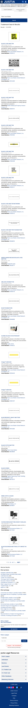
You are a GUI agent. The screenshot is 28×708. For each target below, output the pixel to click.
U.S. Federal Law (6, 669)
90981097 (12, 401)
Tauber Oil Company (6, 577)
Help (14, 698)
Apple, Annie (10, 344)
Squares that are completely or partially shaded (13, 601)
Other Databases (6, 676)
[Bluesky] (17, 687)
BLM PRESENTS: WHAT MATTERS (10, 417)
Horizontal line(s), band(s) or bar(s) (9, 604)
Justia (2, 4)
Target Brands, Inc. (5, 585)
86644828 (12, 451)
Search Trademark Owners (20, 10)
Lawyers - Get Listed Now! (14, 645)
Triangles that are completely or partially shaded (13, 610)
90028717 (12, 265)
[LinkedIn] (7, 687)
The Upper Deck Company (7, 579)
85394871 (12, 505)
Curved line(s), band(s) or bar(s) (9, 599)
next (18, 562)
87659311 (12, 187)
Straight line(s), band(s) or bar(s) (9, 597)
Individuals (5, 659)
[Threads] (15, 687)
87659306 (12, 135)
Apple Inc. (3, 587)
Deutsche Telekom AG (6, 581)
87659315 (12, 213)
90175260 (12, 556)
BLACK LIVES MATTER (7, 43)
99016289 (12, 81)
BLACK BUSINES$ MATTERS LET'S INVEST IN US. (13, 547)
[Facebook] (11, 687)
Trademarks (7, 4)
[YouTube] (9, 687)
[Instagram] (13, 687)
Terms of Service (14, 700)
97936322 (12, 345)
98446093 (12, 241)
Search (14, 20)
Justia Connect (14, 690)
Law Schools (5, 666)
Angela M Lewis (11, 264)
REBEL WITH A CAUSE (7, 496)
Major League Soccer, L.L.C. (7, 584)
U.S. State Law (6, 673)
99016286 (12, 428)
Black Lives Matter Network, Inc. (15, 51)
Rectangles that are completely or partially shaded (13, 594)
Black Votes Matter (12, 450)
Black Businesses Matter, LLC (14, 528)
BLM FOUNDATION (6, 308)
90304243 (12, 373)
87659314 (12, 291)
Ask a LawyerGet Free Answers (6, 621)
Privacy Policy (14, 703)
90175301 (12, 530)
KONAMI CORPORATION (7, 572)
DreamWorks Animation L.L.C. (8, 582)
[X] (19, 687)
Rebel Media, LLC (11, 504)
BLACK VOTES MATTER (7, 445)
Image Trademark (6, 362)
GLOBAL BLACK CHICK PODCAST (10, 336)
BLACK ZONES (5, 468)
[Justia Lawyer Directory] (21, 687)
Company (14, 695)
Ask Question (14, 629)
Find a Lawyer (5, 635)
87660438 (12, 161)
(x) (15, 6)
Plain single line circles (6, 609)
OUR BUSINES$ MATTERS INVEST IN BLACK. (13, 522)
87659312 (12, 53)
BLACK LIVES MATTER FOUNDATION (11, 230)
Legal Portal (14, 693)
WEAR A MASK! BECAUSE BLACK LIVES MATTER (11, 258)
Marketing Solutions (7, 679)
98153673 (12, 479)
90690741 (12, 109)
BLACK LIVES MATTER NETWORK (10, 203)
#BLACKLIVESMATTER (7, 282)
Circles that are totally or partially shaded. (11, 592)
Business (4, 663)
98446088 (12, 319)
